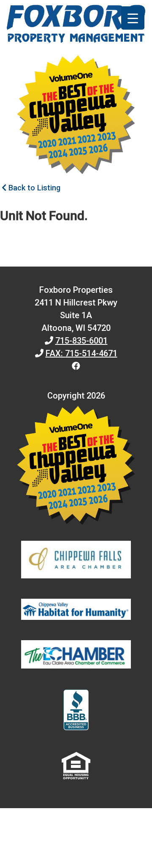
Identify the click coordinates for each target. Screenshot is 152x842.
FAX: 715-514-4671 (81, 353)
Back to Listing (33, 187)
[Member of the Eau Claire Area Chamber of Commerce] (76, 656)
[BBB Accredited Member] (76, 711)
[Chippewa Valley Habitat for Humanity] (76, 610)
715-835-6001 (81, 341)
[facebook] (76, 366)
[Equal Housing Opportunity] (76, 767)
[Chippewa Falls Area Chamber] (76, 561)
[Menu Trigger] (132, 18)
